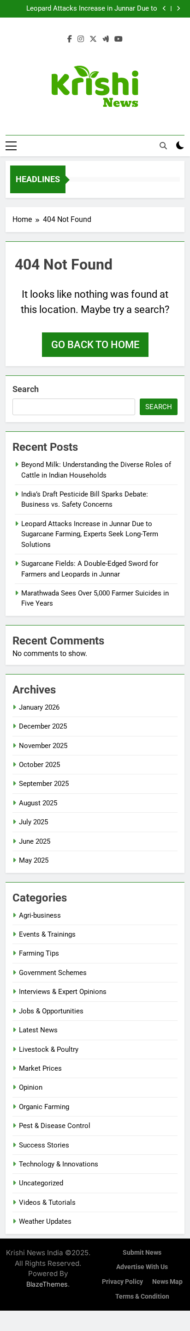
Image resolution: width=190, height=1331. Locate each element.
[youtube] (118, 39)
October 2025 (39, 765)
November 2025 (43, 746)
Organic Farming (44, 1107)
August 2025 (38, 803)
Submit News (142, 1253)
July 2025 (33, 822)
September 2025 (44, 783)
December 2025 (43, 726)
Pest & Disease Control (54, 1126)
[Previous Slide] (164, 8)
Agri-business (40, 915)
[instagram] (81, 39)
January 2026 (39, 707)
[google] (106, 39)
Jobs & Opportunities (51, 1011)
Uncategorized (41, 1183)
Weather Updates (45, 1221)
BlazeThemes (47, 1284)
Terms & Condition (142, 1296)
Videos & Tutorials (47, 1202)
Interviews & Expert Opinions (63, 992)
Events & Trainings (47, 934)
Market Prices (40, 1068)
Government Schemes (53, 973)
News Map (167, 1282)
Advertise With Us (142, 1267)
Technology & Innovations (58, 1164)
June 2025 (34, 841)
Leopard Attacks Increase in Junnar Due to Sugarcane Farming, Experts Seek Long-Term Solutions (88, 8)
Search (25, 389)
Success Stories (44, 1145)
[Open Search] (163, 145)
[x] (93, 39)
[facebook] (70, 39)
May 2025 (33, 860)
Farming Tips (39, 953)
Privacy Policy (122, 1282)
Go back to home (95, 344)
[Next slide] (178, 8)
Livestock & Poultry (48, 1049)
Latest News (38, 1030)
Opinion (30, 1087)
